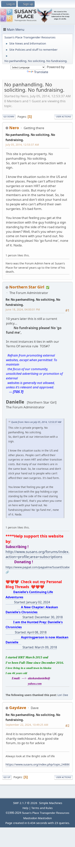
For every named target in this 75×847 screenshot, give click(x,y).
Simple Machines (50, 803)
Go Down (8, 116)
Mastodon (30, 818)
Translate (41, 72)
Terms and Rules (42, 808)
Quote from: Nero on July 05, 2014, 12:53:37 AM (36, 422)
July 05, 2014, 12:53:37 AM (22, 144)
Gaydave (17, 707)
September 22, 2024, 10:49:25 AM (27, 724)
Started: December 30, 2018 (34, 612)
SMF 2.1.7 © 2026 (25, 803)
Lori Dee (63, 695)
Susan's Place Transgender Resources (45, 813)
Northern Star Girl (26, 287)
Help (25, 808)
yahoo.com (35, 683)
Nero (14, 127)
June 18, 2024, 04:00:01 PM (23, 309)
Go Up (6, 777)
